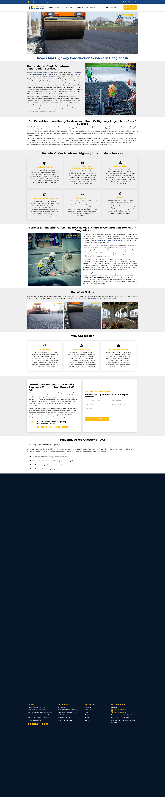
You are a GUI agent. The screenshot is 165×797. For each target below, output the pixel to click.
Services (68, 7)
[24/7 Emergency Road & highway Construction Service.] (31, 422)
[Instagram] (36, 724)
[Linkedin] (40, 724)
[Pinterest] (43, 724)
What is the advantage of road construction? (45, 465)
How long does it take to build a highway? (44, 445)
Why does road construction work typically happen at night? (51, 461)
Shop (100, 7)
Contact (114, 7)
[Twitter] (33, 724)
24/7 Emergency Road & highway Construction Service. (51, 423)
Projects (80, 7)
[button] (29, 33)
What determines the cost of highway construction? (48, 457)
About (57, 7)
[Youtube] (47, 724)
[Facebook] (29, 724)
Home (50, 7)
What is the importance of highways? (42, 469)
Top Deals (89, 7)
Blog (106, 7)
